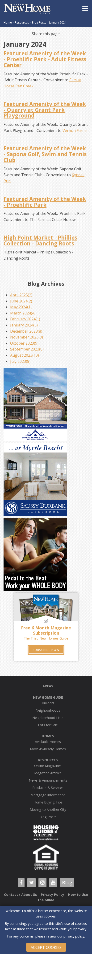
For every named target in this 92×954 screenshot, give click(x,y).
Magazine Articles (48, 773)
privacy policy (73, 936)
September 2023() (27, 349)
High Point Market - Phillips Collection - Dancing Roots (40, 240)
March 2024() (22, 313)
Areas (47, 686)
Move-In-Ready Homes (48, 749)
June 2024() (21, 301)
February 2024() (25, 319)
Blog (67, 882)
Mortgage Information (48, 795)
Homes (48, 736)
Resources (22, 22)
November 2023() (26, 337)
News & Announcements (48, 780)
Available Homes (48, 741)
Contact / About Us (20, 894)
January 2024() (24, 325)
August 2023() (24, 355)
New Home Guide (48, 697)
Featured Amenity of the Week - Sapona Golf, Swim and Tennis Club (45, 154)
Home (8, 22)
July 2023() (20, 361)
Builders (48, 703)
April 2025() (21, 295)
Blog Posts (39, 22)
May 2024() (21, 307)
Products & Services (47, 787)
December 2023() (26, 331)
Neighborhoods (48, 710)
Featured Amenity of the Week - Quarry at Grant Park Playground (45, 109)
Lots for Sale (48, 725)
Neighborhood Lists (47, 717)
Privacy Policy (52, 894)
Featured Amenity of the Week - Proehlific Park (45, 201)
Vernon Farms (75, 130)
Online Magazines (48, 765)
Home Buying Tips (48, 802)
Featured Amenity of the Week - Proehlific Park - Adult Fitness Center (45, 59)
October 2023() (24, 343)
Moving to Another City (48, 809)
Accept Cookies (46, 947)
